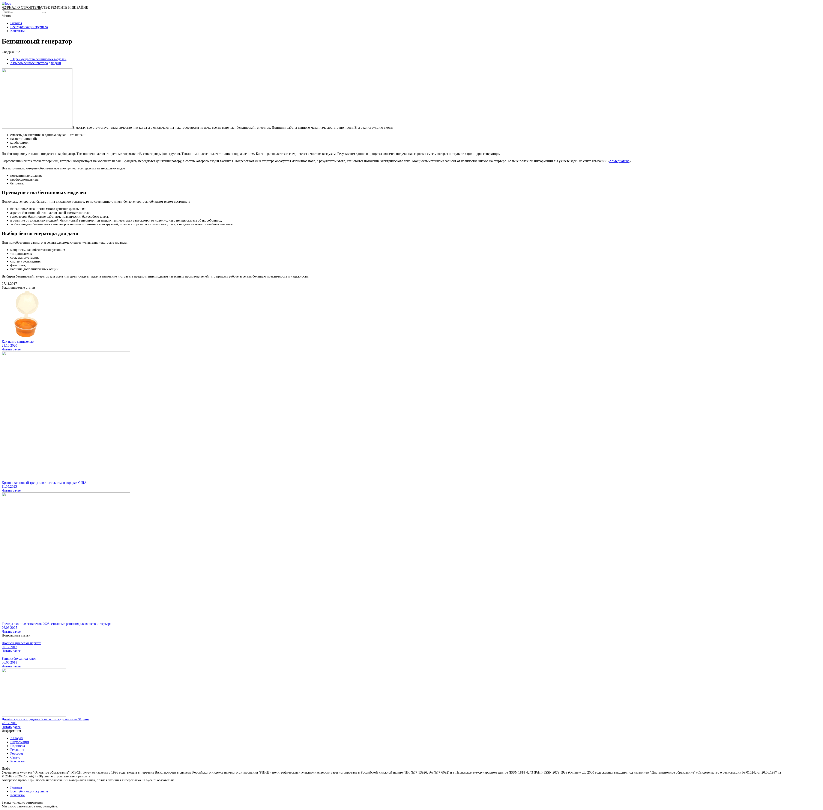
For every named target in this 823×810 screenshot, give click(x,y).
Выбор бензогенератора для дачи (35, 63)
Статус (15, 757)
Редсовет (16, 753)
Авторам (16, 738)
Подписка (17, 746)
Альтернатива (619, 161)
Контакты (17, 31)
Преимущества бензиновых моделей (38, 59)
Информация (19, 742)
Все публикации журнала (29, 27)
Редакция (17, 749)
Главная (16, 23)
